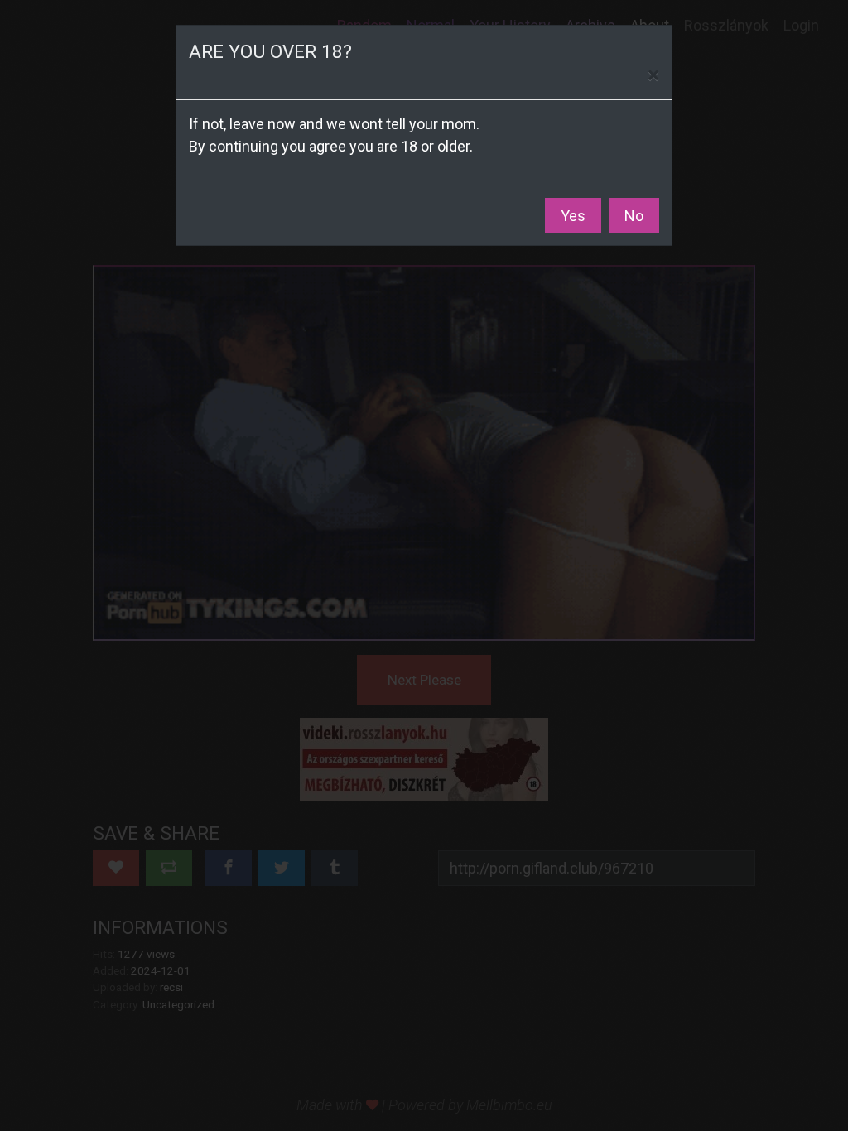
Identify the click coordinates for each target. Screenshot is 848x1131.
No (633, 215)
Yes (573, 215)
